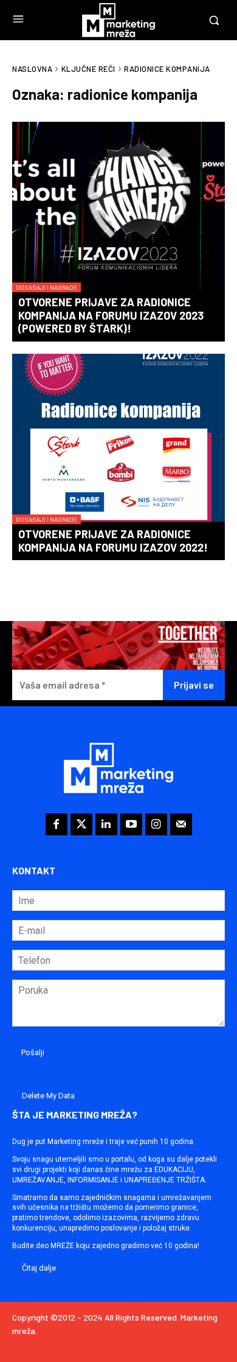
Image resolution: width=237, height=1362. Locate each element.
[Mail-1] (181, 824)
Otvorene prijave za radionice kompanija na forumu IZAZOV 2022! (113, 540)
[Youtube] (131, 824)
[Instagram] (156, 824)
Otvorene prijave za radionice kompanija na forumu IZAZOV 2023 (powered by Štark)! (111, 315)
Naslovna (32, 69)
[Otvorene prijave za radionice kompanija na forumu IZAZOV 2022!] (118, 439)
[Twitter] (81, 824)
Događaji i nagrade (46, 287)
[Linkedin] (106, 824)
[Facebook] (56, 824)
